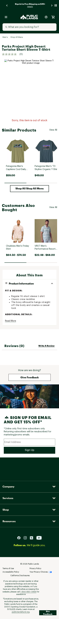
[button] (29, 188)
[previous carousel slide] (7, 5)
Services (8, 498)
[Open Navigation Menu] (6, 17)
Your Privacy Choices (39, 572)
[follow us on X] (33, 538)
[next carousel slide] (52, 5)
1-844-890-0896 (28, 592)
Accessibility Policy (11, 572)
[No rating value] (11, 54)
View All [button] (53, 130)
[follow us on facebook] (20, 538)
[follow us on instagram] (26, 538)
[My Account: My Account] (46, 17)
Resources (9, 521)
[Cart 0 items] (53, 17)
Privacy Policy (35, 568)
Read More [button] (10, 321)
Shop (6, 509)
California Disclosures (20, 575)
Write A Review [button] (46, 345)
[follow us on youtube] (39, 538)
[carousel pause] (56, 5)
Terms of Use (8, 568)
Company (8, 486)
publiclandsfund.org (21, 612)
